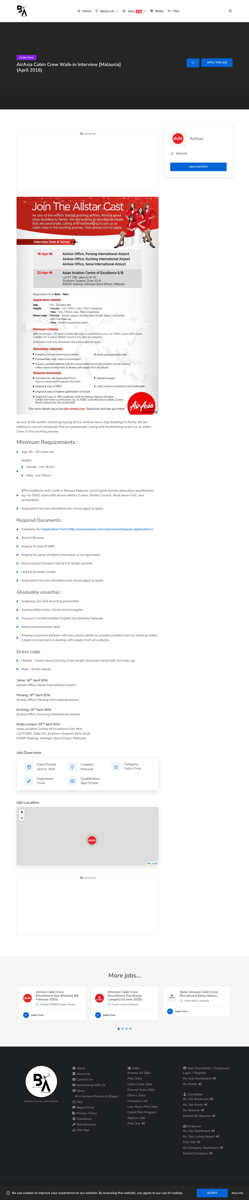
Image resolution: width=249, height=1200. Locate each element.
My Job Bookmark (196, 1099)
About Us (83, 1074)
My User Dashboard (197, 1078)
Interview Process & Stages (98, 1096)
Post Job (134, 1123)
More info (237, 1193)
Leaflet (154, 863)
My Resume (191, 1110)
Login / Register (194, 1073)
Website (181, 153)
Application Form (54, 529)
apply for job (217, 62)
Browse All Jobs (139, 1073)
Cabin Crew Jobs (139, 1084)
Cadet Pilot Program (142, 1112)
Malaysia (87, 769)
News (80, 1091)
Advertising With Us (90, 1085)
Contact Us (84, 1079)
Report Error (85, 1107)
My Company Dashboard (201, 1148)
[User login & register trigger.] (230, 11)
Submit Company (196, 1153)
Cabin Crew (132, 768)
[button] (106, 11)
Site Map (82, 1130)
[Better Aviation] (22, 11)
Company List (137, 1101)
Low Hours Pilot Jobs (142, 1106)
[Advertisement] (87, 162)
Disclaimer (84, 1119)
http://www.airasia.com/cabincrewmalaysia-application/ (110, 529)
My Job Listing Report (199, 1136)
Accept (212, 1193)
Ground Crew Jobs (141, 1090)
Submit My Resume (197, 1116)
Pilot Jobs (134, 1078)
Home (80, 1068)
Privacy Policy (86, 1113)
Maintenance (86, 1124)
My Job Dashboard (197, 1131)
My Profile (190, 1084)
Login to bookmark (193, 62)
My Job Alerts (193, 1104)
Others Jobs (136, 1095)
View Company (198, 166)
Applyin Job (136, 1118)
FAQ (79, 1102)
